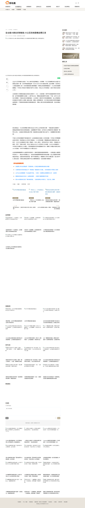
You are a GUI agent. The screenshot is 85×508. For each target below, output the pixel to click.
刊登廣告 (19, 501)
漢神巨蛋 (24, 184)
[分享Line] (6, 82)
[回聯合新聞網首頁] (7, 2)
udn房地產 (10, 29)
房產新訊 (7, 6)
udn (6, 29)
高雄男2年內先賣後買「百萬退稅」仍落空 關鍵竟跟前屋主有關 (32, 166)
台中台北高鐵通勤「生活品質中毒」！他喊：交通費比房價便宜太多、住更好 (36, 173)
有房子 (58, 6)
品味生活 (38, 6)
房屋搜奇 (28, 6)
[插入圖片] (56, 418)
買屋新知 (77, 6)
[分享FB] (6, 79)
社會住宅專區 (67, 68)
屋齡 (19, 184)
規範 (7, 418)
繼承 (13, 9)
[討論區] (6, 85)
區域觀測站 (18, 6)
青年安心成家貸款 (68, 71)
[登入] (76, 3)
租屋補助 (19, 9)
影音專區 (67, 6)
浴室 (25, 9)
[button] (78, 3)
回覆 (59, 418)
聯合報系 (50, 501)
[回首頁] (10, 2)
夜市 (29, 184)
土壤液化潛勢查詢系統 (69, 74)
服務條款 (36, 501)
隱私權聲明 (44, 501)
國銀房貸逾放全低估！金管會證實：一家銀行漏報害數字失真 (32, 176)
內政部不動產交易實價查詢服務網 (71, 65)
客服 (26, 501)
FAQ (24, 501)
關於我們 (60, 501)
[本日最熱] (79, 30)
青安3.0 (8, 9)
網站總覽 (65, 501)
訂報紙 (55, 501)
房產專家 (48, 6)
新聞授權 (31, 501)
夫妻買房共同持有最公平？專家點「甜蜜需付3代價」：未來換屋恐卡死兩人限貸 (37, 170)
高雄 (14, 184)
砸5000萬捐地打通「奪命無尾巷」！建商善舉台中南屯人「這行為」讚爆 (35, 179)
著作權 (40, 501)
